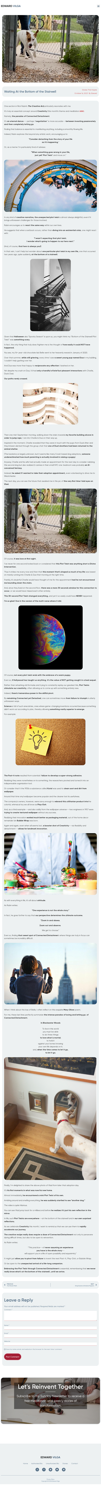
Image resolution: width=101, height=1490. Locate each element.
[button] (98, 6)
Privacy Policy (50, 1479)
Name (6, 1325)
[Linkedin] (63, 1469)
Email (6, 1333)
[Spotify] (50, 1469)
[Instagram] (37, 1469)
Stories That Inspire (89, 90)
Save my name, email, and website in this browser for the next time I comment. (34, 1349)
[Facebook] (57, 1469)
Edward (94, 93)
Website (7, 1341)
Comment (8, 1309)
